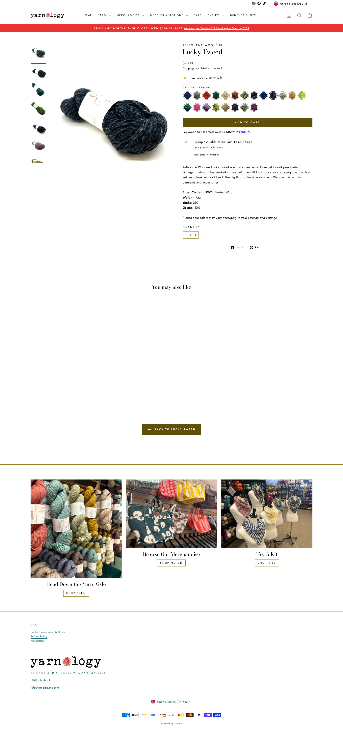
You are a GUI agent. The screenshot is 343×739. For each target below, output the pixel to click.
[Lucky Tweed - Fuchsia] (53, 391)
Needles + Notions (167, 15)
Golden (292, 95)
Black (235, 107)
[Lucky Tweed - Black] (75, 391)
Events (214, 15)
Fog (245, 107)
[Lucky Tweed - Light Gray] (88, 386)
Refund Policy (39, 636)
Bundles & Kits (243, 15)
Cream (225, 95)
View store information (207, 154)
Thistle (206, 107)
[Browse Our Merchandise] (171, 513)
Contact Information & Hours (48, 632)
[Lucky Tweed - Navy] (35, 386)
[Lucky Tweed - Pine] (51, 386)
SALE (198, 15)
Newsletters (37, 641)
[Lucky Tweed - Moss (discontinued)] (67, 386)
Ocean (264, 95)
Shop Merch (171, 563)
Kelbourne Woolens (203, 45)
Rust (235, 95)
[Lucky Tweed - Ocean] (77, 386)
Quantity (191, 227)
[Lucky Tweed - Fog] (80, 391)
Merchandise (129, 15)
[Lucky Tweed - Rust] (61, 386)
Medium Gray (197, 95)
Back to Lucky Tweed (174, 429)
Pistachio (216, 107)
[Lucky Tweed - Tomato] (45, 386)
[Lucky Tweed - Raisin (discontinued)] (72, 386)
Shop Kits (267, 563)
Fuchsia (197, 107)
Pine (216, 95)
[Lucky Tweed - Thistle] (59, 391)
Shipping (188, 68)
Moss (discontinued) (245, 95)
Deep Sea (273, 95)
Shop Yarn (76, 593)
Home (87, 15)
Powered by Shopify (171, 723)
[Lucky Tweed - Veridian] (48, 391)
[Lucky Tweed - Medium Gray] (40, 386)
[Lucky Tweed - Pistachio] (64, 391)
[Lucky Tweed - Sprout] (43, 391)
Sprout (302, 95)
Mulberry (254, 107)
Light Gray (283, 95)
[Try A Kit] (266, 513)
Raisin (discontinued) (254, 95)
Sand (225, 107)
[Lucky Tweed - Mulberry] (86, 391)
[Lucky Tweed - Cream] (56, 386)
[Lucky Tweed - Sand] (69, 391)
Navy (187, 95)
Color (196, 87)
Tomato (206, 95)
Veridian (187, 107)
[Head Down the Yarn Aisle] (76, 528)
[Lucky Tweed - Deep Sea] (83, 386)
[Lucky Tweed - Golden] (93, 386)
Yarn (103, 15)
